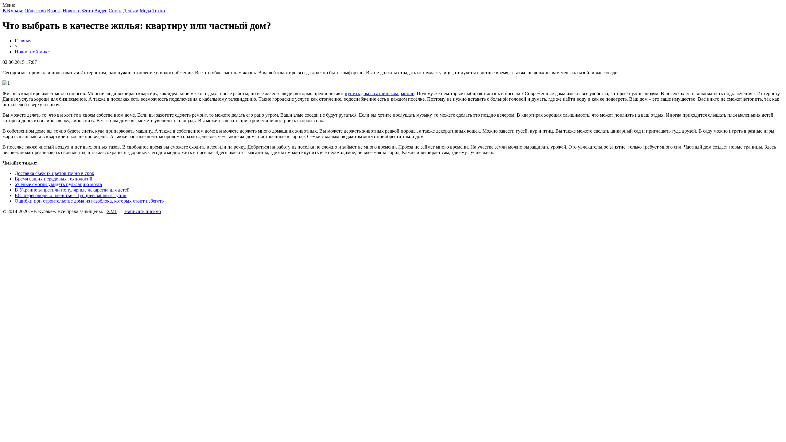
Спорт (115, 10)
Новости (72, 10)
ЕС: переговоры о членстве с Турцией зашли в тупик (70, 195)
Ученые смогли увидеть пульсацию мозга (58, 184)
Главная (23, 40)
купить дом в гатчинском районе (379, 93)
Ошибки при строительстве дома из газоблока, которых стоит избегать (89, 201)
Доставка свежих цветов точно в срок (54, 173)
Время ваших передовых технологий (53, 178)
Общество (35, 10)
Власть (54, 10)
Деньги (130, 10)
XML (112, 211)
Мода (145, 10)
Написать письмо (142, 211)
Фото (87, 10)
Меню (8, 5)
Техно (158, 10)
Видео (100, 10)
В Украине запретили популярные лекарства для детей (72, 189)
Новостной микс (32, 51)
